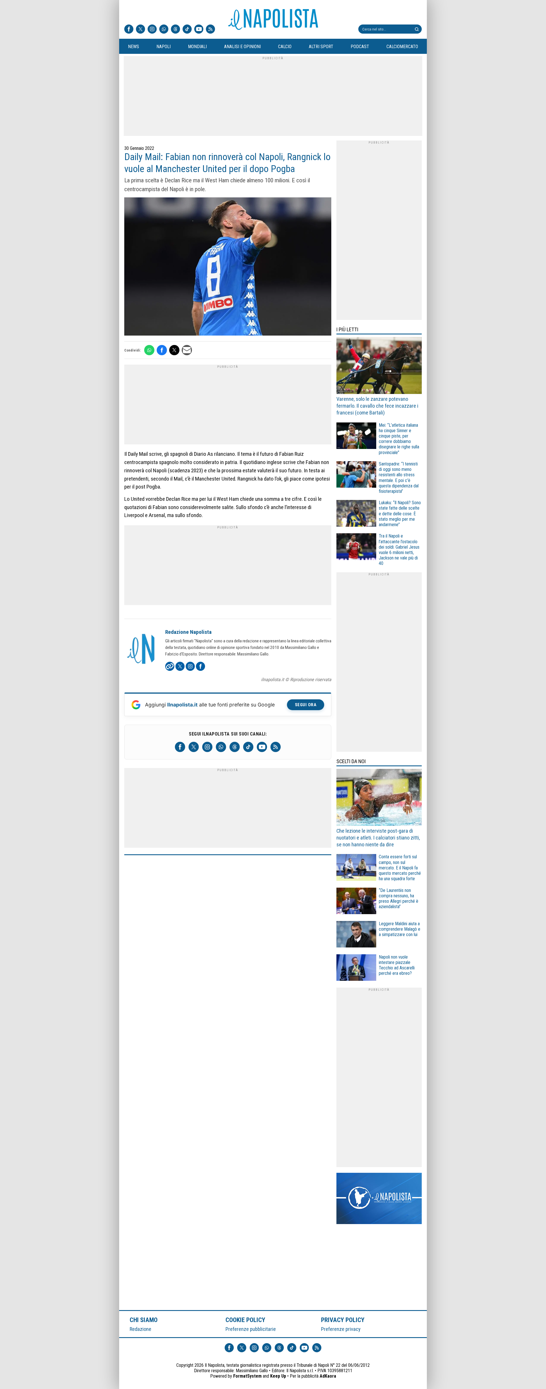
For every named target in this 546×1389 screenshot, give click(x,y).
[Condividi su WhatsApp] (149, 350)
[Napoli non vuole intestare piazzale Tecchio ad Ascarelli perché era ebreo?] (356, 968)
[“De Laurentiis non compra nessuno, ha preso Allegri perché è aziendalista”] (356, 902)
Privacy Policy (343, 1319)
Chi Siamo (144, 1319)
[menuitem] (133, 47)
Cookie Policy (246, 1319)
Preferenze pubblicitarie (251, 1329)
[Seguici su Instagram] (152, 29)
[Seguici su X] (140, 29)
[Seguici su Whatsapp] (163, 29)
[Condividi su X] (174, 350)
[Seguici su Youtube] (198, 29)
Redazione (140, 1329)
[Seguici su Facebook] (128, 29)
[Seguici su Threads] (175, 29)
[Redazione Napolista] (141, 649)
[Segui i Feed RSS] (210, 29)
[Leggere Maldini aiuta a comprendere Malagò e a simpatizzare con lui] (356, 935)
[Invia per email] (187, 350)
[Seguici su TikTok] (187, 29)
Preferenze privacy (341, 1329)
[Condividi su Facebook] (162, 350)
